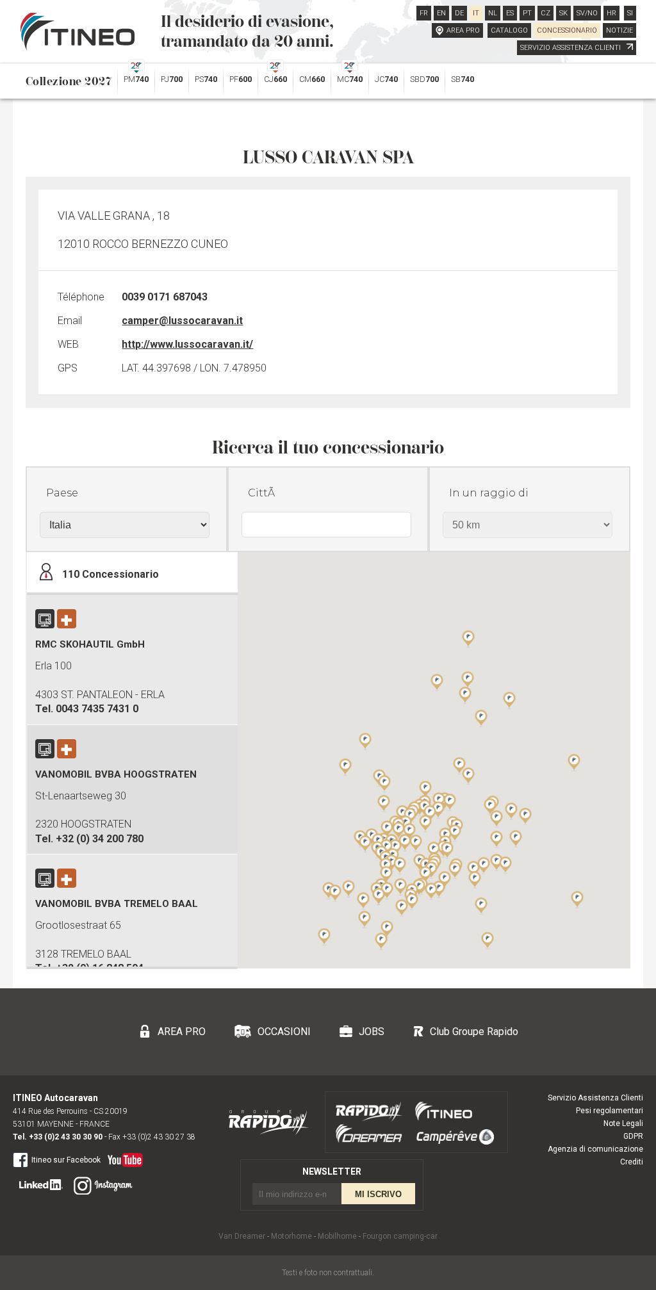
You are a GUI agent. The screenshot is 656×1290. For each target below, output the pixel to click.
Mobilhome (337, 1236)
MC (350, 79)
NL (492, 13)
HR (611, 13)
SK (563, 13)
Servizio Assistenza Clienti (595, 1097)
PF (240, 79)
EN (441, 13)
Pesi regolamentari (609, 1110)
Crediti (631, 1161)
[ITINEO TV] (123, 1157)
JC (386, 79)
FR (424, 13)
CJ (275, 79)
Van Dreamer (241, 1236)
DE (459, 13)
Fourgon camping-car (400, 1236)
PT (527, 13)
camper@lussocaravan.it (182, 320)
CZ (545, 13)
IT (476, 13)
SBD (424, 79)
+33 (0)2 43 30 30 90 (65, 1136)
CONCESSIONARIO (567, 30)
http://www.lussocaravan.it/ (187, 344)
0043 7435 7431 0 (97, 709)
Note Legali (623, 1123)
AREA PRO (463, 30)
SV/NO (587, 13)
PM (136, 79)
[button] (496, 839)
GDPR (633, 1136)
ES (510, 13)
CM (312, 79)
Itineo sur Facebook (66, 1159)
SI (630, 13)
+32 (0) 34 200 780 (100, 839)
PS (206, 79)
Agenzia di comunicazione (595, 1149)
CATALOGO (509, 30)
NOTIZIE (619, 30)
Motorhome (291, 1236)
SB (462, 79)
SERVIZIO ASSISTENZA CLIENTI (571, 48)
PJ (172, 79)
